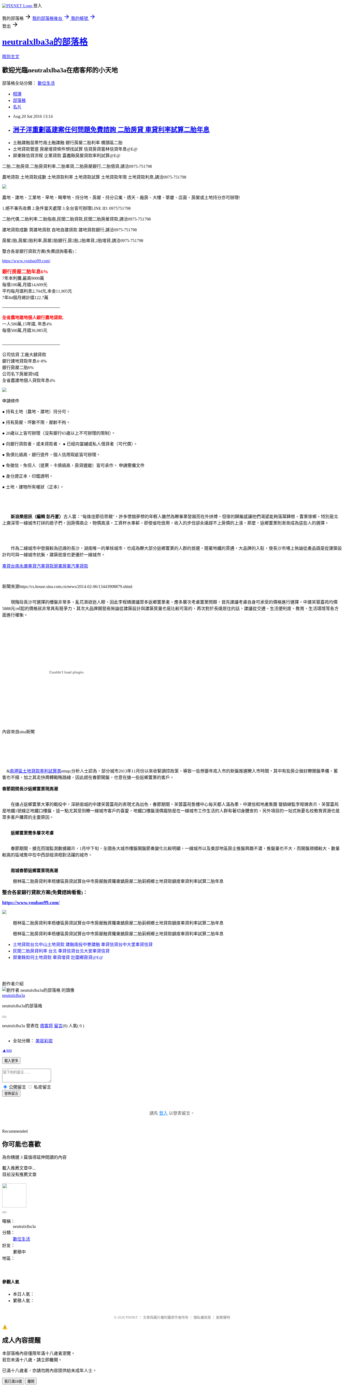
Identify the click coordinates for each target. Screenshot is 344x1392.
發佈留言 (11, 1094)
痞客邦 (46, 1025)
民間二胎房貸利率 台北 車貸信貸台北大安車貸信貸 (61, 951)
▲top (7, 1050)
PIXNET (132, 1317)
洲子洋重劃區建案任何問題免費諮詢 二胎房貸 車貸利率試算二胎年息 (111, 129)
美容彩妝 (44, 1041)
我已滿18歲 (13, 1381)
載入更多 (11, 1061)
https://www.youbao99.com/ (26, 260)
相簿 (17, 94)
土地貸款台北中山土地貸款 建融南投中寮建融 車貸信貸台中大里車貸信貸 (83, 944)
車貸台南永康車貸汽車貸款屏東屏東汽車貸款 (45, 566)
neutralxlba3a (13, 995)
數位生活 (46, 83)
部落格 (19, 100)
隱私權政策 (202, 1317)
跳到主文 (10, 56)
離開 (30, 1381)
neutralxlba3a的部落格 (45, 42)
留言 (58, 1025)
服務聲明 (223, 1317)
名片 (17, 107)
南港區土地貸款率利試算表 (35, 771)
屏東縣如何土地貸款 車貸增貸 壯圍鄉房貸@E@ (58, 957)
